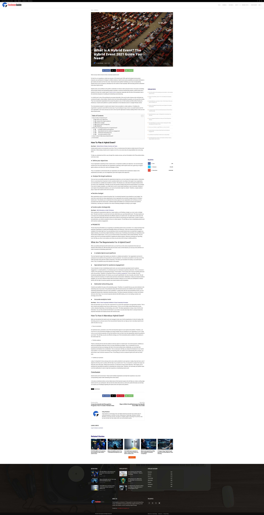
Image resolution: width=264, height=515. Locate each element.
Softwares (110, 448)
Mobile (126, 448)
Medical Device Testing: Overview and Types (107, 146)
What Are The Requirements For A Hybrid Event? (105, 127)
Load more (131, 457)
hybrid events (113, 92)
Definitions (96, 10)
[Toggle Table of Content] (141, 116)
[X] (261, 1)
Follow (171, 166)
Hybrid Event (97, 389)
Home (92, 10)
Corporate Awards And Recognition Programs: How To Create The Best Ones (102, 404)
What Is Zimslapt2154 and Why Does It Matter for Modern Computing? (148, 452)
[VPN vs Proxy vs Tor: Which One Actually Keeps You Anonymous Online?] (123, 480)
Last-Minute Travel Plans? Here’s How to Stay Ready (159, 134)
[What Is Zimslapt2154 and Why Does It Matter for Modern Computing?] (148, 444)
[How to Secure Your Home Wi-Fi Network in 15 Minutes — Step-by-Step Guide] (123, 473)
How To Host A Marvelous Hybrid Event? (103, 136)
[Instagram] (259, 1)
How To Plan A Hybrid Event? (100, 117)
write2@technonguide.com (123, 508)
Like (172, 163)
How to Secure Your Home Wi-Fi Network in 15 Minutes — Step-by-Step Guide (135, 473)
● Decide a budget (100, 122)
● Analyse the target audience (103, 121)
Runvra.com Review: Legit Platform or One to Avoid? (159, 127)
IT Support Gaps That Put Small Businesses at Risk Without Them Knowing (165, 452)
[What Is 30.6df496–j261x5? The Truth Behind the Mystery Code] (115, 444)
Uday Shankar (100, 63)
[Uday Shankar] (95, 63)
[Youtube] (159, 503)
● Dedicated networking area (103, 132)
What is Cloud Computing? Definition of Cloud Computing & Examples (112, 302)
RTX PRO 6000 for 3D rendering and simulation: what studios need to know (98, 452)
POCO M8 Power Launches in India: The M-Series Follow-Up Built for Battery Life (131, 452)
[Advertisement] (160, 78)
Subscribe (171, 170)
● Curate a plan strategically (102, 124)
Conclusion (96, 137)
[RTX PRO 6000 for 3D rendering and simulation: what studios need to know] (98, 444)
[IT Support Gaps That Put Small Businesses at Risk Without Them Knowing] (165, 444)
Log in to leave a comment (97, 427)
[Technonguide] (10, 5)
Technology (143, 448)
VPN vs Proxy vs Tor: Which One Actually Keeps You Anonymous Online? (135, 480)
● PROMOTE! (98, 126)
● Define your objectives (101, 119)
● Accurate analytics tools (102, 134)
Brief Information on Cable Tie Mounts (105, 210)
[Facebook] (257, 1)
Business (159, 448)
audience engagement (122, 273)
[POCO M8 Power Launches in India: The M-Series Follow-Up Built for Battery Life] (132, 444)
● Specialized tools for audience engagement (107, 131)
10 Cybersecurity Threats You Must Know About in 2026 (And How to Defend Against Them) (135, 487)
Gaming (92, 448)
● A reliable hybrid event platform (104, 129)
